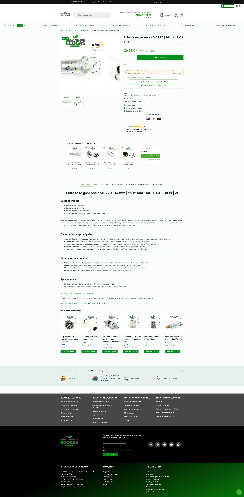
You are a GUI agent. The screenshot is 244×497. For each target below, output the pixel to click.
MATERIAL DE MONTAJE (154, 25)
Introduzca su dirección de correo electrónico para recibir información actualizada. (122, 436)
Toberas (127, 420)
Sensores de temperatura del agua (167, 409)
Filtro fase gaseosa (67, 417)
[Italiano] (240, 6)
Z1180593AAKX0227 (170, 378)
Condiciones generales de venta (157, 477)
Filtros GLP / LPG (150, 95)
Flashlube (71, 378)
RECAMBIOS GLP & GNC (84, 25)
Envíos (148, 472)
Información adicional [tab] (101, 184)
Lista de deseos (108, 482)
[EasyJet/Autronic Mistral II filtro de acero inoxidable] (70, 324)
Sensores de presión (162, 405)
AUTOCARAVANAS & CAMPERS (227, 25)
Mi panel (106, 472)
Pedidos (106, 477)
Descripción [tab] (86, 184)
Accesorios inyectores (131, 405)
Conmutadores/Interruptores (165, 413)
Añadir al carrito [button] (68, 351)
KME (131, 98)
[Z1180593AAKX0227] (158, 378)
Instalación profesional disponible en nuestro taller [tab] (144, 184)
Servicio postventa (152, 479)
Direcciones (107, 479)
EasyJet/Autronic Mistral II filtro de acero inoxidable (69, 339)
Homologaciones (152, 482)
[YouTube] (178, 444)
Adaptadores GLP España (69, 405)
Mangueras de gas (66, 413)
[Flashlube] (63, 378)
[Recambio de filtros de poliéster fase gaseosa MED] (132, 324)
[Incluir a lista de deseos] (75, 318)
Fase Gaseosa (138, 95)
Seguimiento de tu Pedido (155, 489)
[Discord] (151, 444)
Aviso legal (149, 474)
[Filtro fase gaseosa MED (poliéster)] (153, 324)
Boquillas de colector (131, 417)
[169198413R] (126, 378)
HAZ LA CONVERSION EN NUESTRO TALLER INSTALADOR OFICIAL (85, 303)
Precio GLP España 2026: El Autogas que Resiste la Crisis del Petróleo (110, 378)
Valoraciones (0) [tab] (117, 184)
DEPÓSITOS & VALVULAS (49, 25)
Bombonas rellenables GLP (69, 401)
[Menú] (181, 15)
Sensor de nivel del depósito (165, 416)
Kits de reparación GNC (99, 422)
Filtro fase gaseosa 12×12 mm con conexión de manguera (111, 339)
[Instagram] (164, 444)
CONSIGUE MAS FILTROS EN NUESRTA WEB (77, 294)
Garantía (149, 487)
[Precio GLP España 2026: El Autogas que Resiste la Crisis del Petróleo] (95, 378)
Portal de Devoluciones (154, 492)
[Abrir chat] (239, 492)
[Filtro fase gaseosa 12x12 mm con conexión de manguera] (111, 324)
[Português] (237, 6)
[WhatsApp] (171, 444)
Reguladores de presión (99, 415)
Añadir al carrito (160, 57)
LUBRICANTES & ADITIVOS (119, 25)
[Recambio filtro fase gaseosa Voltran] (90, 324)
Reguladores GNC (98, 418)
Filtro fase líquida (66, 420)
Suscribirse (110, 454)
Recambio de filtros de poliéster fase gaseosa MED (132, 339)
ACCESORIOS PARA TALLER (190, 25)
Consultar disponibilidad (177, 72)
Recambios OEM (13, 25)
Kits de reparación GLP (99, 411)
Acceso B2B (228, 6)
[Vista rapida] (75, 322)
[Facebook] (157, 444)
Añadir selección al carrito (150, 156)
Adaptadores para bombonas (70, 409)
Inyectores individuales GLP (133, 401)
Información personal (110, 474)
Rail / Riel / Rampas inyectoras (134, 409)
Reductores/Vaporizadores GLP (102, 401)
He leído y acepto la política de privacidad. (120, 450)
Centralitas (159, 401)
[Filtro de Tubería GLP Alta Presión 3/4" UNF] (174, 324)
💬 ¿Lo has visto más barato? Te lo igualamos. (137, 77)
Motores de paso (129, 413)
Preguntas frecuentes (153, 484)
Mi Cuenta (168, 15)
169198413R (135, 378)
